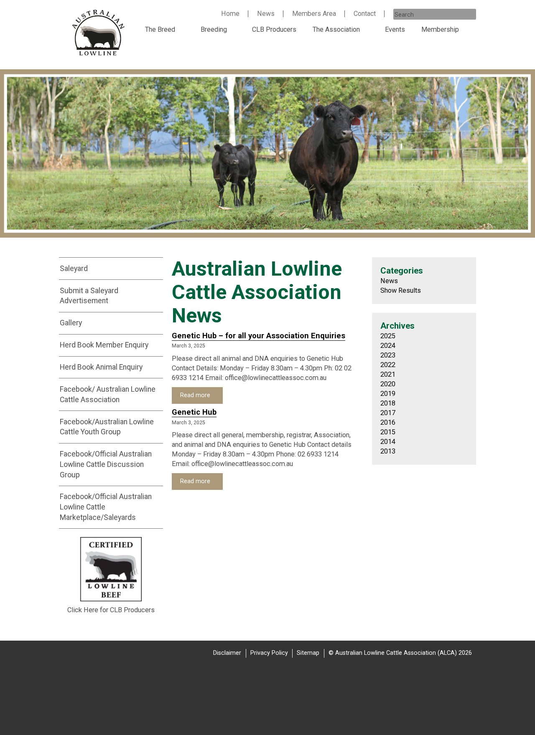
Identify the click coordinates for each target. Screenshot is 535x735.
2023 (387, 355)
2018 (387, 403)
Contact (365, 14)
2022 (387, 365)
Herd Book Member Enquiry (104, 345)
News (266, 14)
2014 (387, 442)
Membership (440, 29)
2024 (387, 346)
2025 (387, 336)
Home (230, 14)
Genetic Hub (194, 412)
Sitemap (308, 652)
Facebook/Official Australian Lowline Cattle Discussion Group (106, 464)
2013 (387, 451)
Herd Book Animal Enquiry (101, 367)
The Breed (160, 29)
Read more (196, 395)
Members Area (314, 14)
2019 (387, 394)
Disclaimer (227, 652)
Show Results (400, 290)
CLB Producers (274, 29)
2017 (387, 413)
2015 (387, 432)
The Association (336, 29)
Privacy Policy (269, 652)
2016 (387, 422)
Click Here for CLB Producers (111, 610)
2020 (387, 384)
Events (395, 29)
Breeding (214, 29)
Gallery (71, 323)
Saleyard (74, 268)
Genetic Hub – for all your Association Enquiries (258, 335)
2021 (387, 374)
